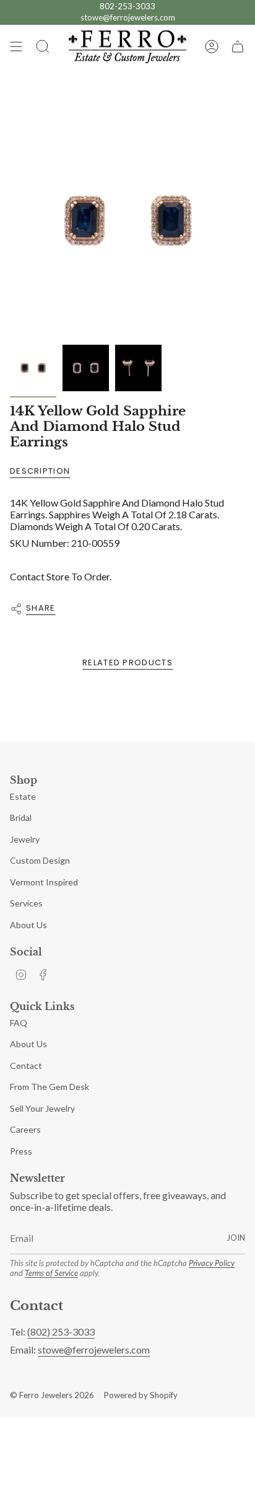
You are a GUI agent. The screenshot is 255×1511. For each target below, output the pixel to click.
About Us (28, 924)
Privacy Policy (212, 1263)
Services (26, 903)
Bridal (21, 817)
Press (21, 1151)
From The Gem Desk (49, 1086)
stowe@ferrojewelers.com (127, 17)
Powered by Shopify (141, 1395)
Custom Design (40, 860)
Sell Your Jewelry (42, 1108)
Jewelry (25, 839)
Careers (25, 1129)
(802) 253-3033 (61, 1331)
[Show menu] (16, 47)
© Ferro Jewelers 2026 (52, 1395)
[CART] (238, 47)
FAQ (18, 1022)
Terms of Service (51, 1273)
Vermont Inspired (44, 882)
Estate (23, 796)
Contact (26, 1065)
